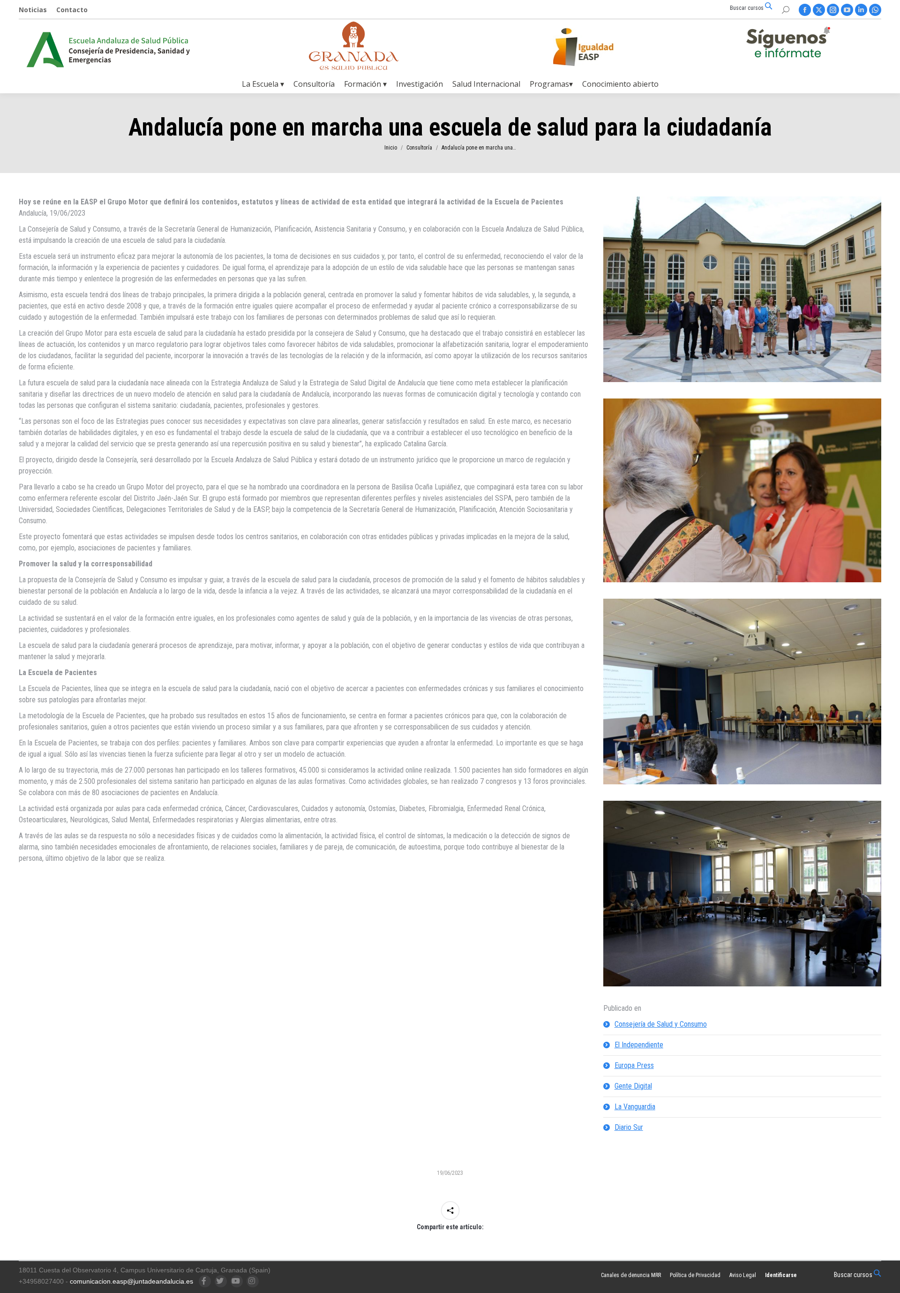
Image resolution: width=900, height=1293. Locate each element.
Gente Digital (633, 1086)
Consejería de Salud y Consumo (661, 1024)
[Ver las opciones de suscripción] (788, 44)
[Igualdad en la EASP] (598, 47)
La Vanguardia (635, 1106)
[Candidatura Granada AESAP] (354, 67)
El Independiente (639, 1044)
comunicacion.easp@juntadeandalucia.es (131, 1281)
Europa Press (634, 1065)
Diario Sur (629, 1127)
